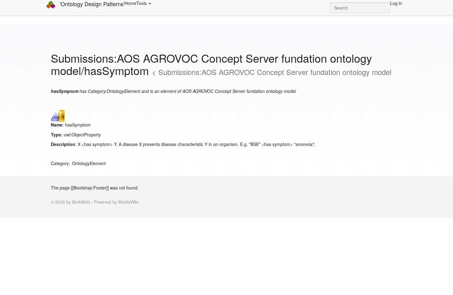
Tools (142, 3)
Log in (396, 3)
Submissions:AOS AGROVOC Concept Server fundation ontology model (274, 72)
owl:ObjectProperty (82, 134)
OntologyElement (89, 163)
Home (130, 3)
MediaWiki (128, 202)
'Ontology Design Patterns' (91, 4)
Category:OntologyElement (114, 91)
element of (171, 91)
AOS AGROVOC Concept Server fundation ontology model (239, 91)
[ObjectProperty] (58, 114)
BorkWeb (81, 202)
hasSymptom (78, 125)
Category (60, 163)
